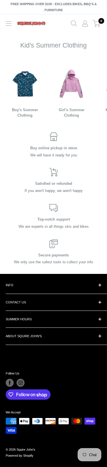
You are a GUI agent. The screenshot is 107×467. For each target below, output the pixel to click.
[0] (96, 23)
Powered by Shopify (19, 455)
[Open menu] (8, 23)
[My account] (85, 23)
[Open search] (74, 23)
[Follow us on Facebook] (10, 383)
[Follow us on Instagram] (21, 383)
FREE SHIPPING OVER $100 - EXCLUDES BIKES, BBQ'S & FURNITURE (54, 7)
